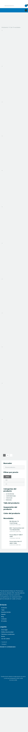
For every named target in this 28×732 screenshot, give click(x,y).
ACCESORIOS (10, 494)
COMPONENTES (11, 496)
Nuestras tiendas (6, 612)
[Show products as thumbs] (2, 18)
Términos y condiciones (8, 634)
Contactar (4, 618)
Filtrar (7, 476)
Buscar (21, 5)
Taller (3, 610)
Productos (4, 607)
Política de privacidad (7, 632)
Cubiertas (9, 497)
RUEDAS (9, 499)
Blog (2, 616)
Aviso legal (4, 629)
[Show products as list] (3, 18)
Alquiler (3, 614)
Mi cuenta (4, 621)
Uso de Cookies (5, 638)
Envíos (3, 636)
